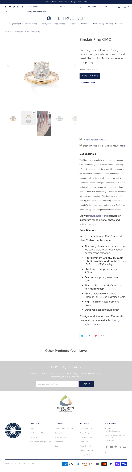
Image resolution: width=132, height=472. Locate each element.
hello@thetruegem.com (36, 11)
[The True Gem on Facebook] (6, 6)
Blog (56, 446)
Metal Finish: (84, 110)
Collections (72, 24)
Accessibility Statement (88, 455)
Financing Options (86, 437)
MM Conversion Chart (37, 433)
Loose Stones (59, 24)
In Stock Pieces (113, 24)
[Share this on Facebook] (89, 336)
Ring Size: (83, 122)
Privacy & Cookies (86, 446)
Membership (99, 24)
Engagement (15, 24)
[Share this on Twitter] (82, 336)
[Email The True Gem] (6, 11)
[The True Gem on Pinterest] (14, 6)
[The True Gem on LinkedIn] (22, 6)
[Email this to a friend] (102, 336)
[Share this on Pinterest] (95, 336)
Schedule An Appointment (64, 428)
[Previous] (8, 65)
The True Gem (15, 463)
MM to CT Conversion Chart (94, 140)
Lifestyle (45, 24)
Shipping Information (87, 428)
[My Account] (119, 6)
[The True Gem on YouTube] (10, 6)
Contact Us (59, 433)
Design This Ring (90, 76)
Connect (85, 24)
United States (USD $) (96, 7)
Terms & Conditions (86, 450)
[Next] (74, 65)
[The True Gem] (66, 18)
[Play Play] (41, 71)
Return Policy (84, 433)
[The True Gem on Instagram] (18, 6)
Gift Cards (33, 437)
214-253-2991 (32, 6)
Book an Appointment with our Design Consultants (66, 2)
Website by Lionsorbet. (29, 463)
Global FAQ (84, 442)
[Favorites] (113, 6)
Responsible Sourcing (62, 437)
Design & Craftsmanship (88, 69)
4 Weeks (121, 146)
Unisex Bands (31, 24)
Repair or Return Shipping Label (41, 442)
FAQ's (32, 428)
